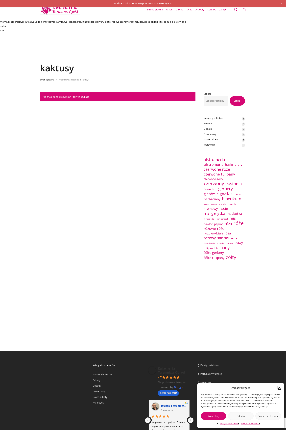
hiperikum (231, 199)
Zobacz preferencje (268, 416)
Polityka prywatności (229, 423)
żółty (231, 257)
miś (233, 218)
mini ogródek (222, 219)
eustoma (234, 183)
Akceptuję (213, 416)
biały (238, 164)
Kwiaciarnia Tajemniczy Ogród (171, 370)
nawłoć (208, 224)
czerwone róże (217, 169)
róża (228, 224)
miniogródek (209, 219)
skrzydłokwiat (209, 243)
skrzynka (220, 243)
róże (239, 223)
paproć (218, 224)
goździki (227, 194)
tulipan (208, 248)
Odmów (241, 416)
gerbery (225, 188)
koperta (232, 204)
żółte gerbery (214, 253)
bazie (229, 164)
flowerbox (210, 189)
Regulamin (206, 382)
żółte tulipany (214, 258)
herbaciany (212, 199)
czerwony (214, 183)
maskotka (234, 213)
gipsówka (211, 194)
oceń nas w (167, 393)
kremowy (211, 208)
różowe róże (214, 228)
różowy (210, 238)
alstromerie (213, 164)
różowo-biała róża (217, 233)
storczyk (229, 243)
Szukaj (207, 93)
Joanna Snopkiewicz (174, 405)
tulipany (222, 247)
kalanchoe (223, 204)
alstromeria (214, 159)
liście (223, 208)
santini (223, 238)
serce (234, 238)
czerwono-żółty (213, 179)
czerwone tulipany (219, 174)
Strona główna (47, 79)
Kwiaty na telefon (209, 365)
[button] (279, 387)
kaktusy (214, 204)
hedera (238, 194)
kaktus (206, 204)
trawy (238, 243)
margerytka (214, 213)
